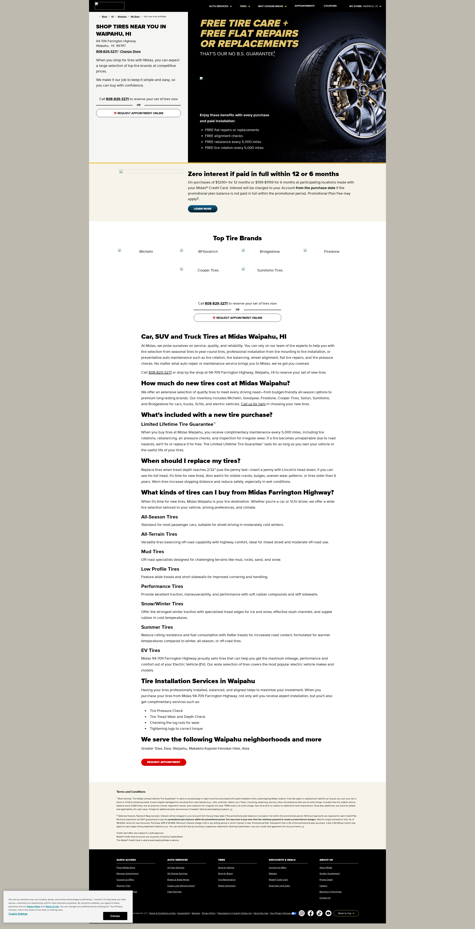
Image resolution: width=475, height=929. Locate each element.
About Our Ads (260, 913)
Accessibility (183, 913)
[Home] (97, 16)
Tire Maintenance (226, 879)
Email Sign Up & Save (279, 885)
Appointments (305, 5)
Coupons (330, 5)
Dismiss (115, 915)
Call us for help (253, 404)
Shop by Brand (225, 873)
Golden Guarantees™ (330, 873)
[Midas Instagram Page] (302, 913)
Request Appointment (163, 762)
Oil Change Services (177, 873)
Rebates (273, 873)
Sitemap (196, 913)
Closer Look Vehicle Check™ (181, 885)
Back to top (345, 913)
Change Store (130, 51)
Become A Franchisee (331, 891)
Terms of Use (52, 906)
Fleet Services (174, 891)
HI (112, 16)
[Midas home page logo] (108, 5)
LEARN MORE (203, 208)
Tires (243, 6)
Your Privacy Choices (280, 913)
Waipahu (122, 16)
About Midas (326, 867)
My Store (135, 16)
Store (104, 16)
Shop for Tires (123, 885)
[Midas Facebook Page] (311, 913)
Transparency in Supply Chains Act (234, 913)
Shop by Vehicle (226, 867)
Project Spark (326, 879)
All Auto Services (175, 867)
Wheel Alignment (226, 885)
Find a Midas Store (126, 867)
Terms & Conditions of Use (162, 913)
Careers (323, 885)
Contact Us (325, 898)
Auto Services (218, 6)
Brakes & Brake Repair (178, 879)
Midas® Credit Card (278, 879)
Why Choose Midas (270, 6)
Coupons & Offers (125, 879)
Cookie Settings (18, 913)
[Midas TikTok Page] (319, 913)
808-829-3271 (106, 51)
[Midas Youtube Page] (328, 913)
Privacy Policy (209, 913)
